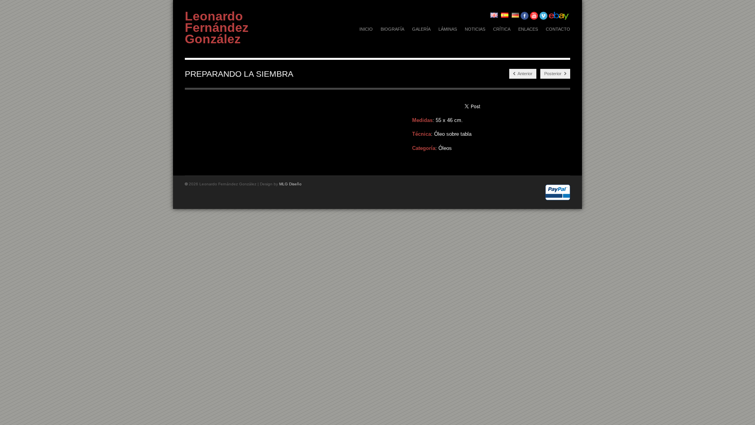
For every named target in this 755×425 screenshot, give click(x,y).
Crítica (501, 29)
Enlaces (528, 29)
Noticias (475, 29)
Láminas (447, 29)
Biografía (392, 29)
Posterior (553, 73)
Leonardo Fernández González (217, 27)
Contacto (558, 29)
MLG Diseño (290, 184)
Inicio (366, 29)
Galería (421, 29)
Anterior (524, 73)
